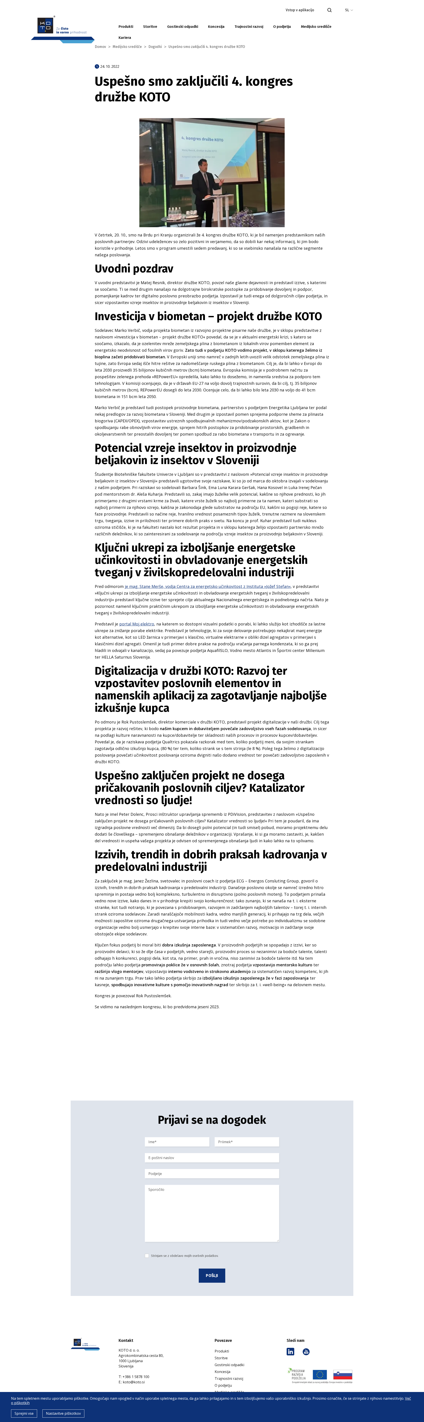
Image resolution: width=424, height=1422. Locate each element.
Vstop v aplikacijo (300, 10)
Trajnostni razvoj (249, 26)
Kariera (125, 37)
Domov (100, 47)
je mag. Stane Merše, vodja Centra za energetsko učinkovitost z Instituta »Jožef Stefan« (208, 586)
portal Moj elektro (136, 624)
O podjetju (282, 26)
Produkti (126, 26)
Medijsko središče (316, 26)
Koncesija (216, 26)
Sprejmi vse (24, 1413)
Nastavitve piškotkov (63, 1413)
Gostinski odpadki (182, 26)
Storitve (150, 26)
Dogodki (155, 47)
